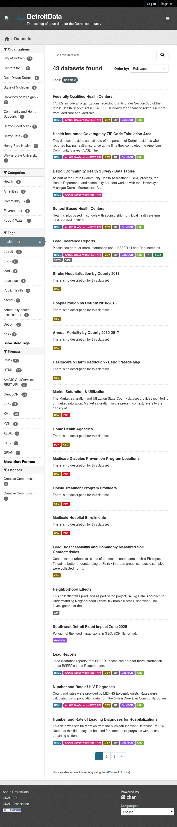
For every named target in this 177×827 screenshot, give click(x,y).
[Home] (7, 38)
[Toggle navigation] (167, 18)
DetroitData (44, 16)
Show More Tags (17, 343)
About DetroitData (16, 791)
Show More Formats (19, 461)
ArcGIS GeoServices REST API (83, 120)
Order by (121, 68)
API (108, 772)
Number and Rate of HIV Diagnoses (84, 686)
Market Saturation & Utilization (79, 391)
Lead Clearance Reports (74, 241)
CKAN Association (16, 803)
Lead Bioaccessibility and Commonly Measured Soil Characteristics (98, 549)
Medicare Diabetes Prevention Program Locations (96, 458)
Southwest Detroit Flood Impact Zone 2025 (90, 626)
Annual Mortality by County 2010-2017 (86, 332)
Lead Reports (65, 654)
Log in (151, 3)
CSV (107, 120)
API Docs (123, 772)
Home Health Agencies (73, 428)
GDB (68, 259)
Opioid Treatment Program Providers (85, 488)
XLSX (158, 254)
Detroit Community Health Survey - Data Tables (94, 171)
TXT (148, 254)
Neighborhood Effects (72, 589)
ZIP (116, 120)
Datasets (22, 38)
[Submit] (162, 55)
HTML (57, 120)
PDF (65, 415)
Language (129, 805)
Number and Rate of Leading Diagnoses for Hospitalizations (105, 719)
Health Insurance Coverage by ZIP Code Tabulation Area (102, 133)
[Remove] (75, 80)
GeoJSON (127, 120)
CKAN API (10, 797)
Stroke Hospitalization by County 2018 (86, 273)
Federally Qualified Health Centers (82, 96)
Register (166, 3)
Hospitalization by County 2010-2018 (85, 303)
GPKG (57, 259)
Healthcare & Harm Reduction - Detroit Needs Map (96, 362)
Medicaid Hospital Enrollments (79, 517)
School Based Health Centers (78, 208)
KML (139, 120)
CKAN (128, 797)
